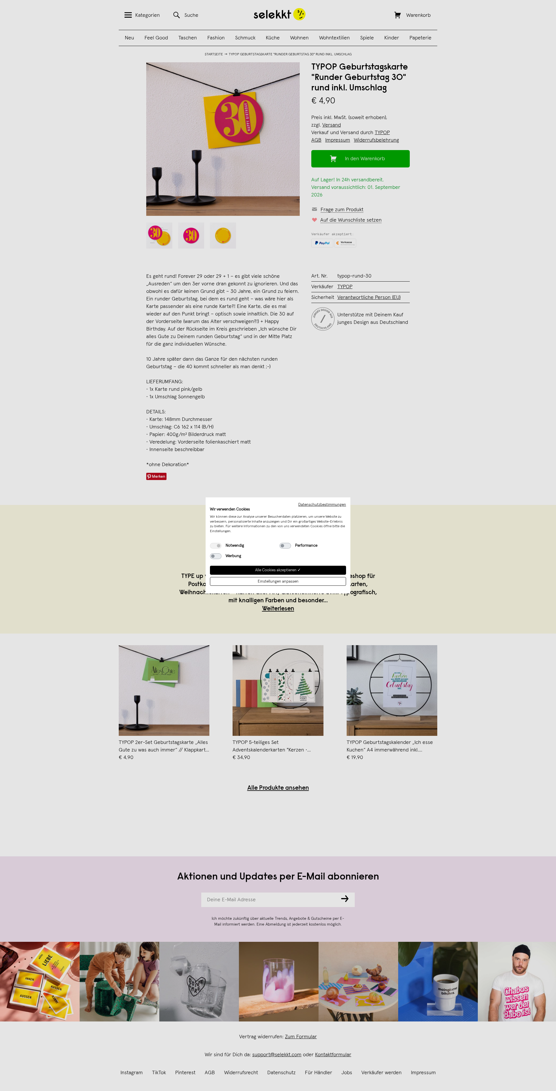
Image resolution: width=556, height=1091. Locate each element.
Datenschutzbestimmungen (322, 505)
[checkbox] (216, 546)
